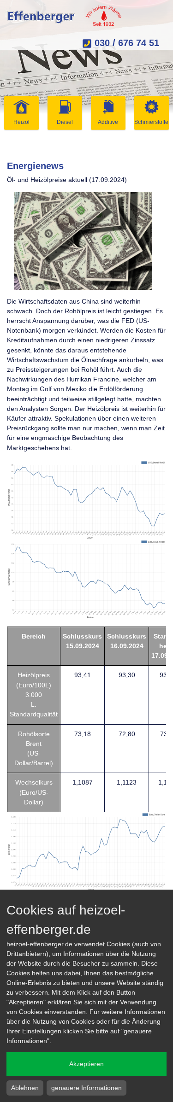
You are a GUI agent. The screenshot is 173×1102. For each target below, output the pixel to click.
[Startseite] (65, 16)
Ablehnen (25, 1087)
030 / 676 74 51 (125, 43)
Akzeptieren (86, 1063)
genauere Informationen (86, 1087)
